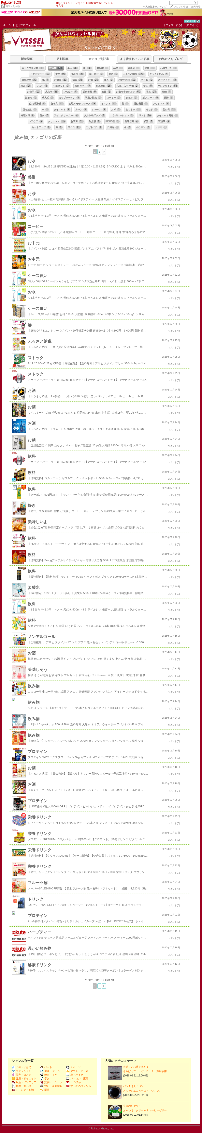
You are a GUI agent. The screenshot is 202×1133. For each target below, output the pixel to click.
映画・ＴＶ (50, 1074)
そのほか (75, 1082)
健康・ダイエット (26, 1078)
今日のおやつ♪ (131, 1105)
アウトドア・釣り (80, 1071)
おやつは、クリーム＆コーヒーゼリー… (146, 1110)
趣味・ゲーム (52, 1071)
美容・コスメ (23, 1074)
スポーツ (75, 1067)
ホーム (7, 25)
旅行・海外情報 (53, 1086)
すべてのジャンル (80, 1086)
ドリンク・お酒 (25, 1089)
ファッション (23, 1071)
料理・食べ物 (13, 6)
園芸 (47, 1089)
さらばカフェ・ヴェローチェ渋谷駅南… (146, 1071)
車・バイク (76, 1074)
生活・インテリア (26, 1082)
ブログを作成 (181, 6)
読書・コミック (53, 1082)
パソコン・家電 (79, 1078)
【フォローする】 (173, 25)
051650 (190, 21)
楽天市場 (195, 6)
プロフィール (28, 25)
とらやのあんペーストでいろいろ (142, 1090)
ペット (48, 1067)
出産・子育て (23, 1067)
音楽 (47, 1078)
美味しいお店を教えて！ (137, 1066)
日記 (15, 25)
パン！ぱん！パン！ (134, 1086)
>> (155, 6)
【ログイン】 (192, 25)
